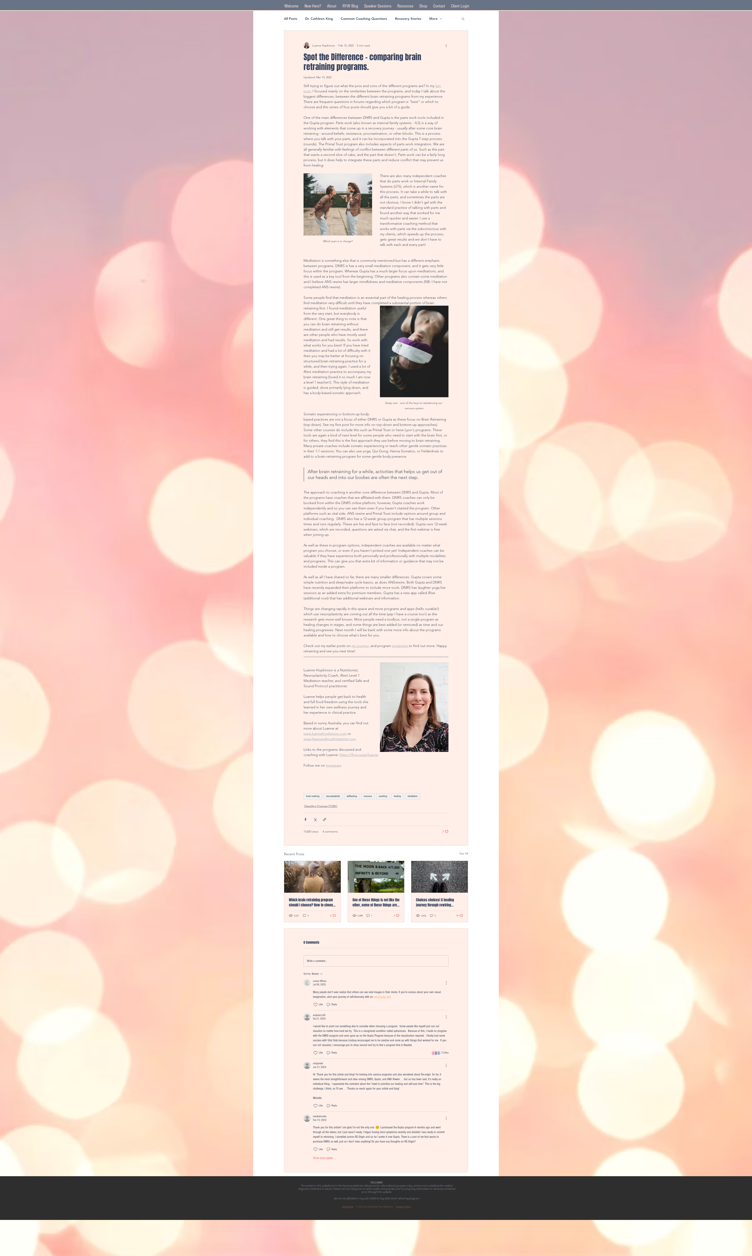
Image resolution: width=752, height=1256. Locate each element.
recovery (368, 796)
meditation (413, 796)
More (433, 19)
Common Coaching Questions (364, 19)
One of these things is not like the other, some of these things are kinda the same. (376, 902)
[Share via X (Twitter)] (315, 819)
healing (397, 796)
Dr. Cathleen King (319, 19)
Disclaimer (348, 1206)
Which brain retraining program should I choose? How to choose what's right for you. (312, 902)
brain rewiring (312, 796)
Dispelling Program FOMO (320, 806)
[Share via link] (324, 819)
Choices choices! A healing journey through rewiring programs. (435, 902)
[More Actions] (446, 983)
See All (463, 853)
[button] (377, 6)
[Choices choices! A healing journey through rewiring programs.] (439, 877)
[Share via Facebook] (305, 819)
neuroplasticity (333, 796)
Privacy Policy (403, 1206)
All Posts (290, 19)
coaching (383, 796)
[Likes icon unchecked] (315, 1004)
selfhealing (352, 796)
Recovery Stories (408, 19)
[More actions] (446, 45)
